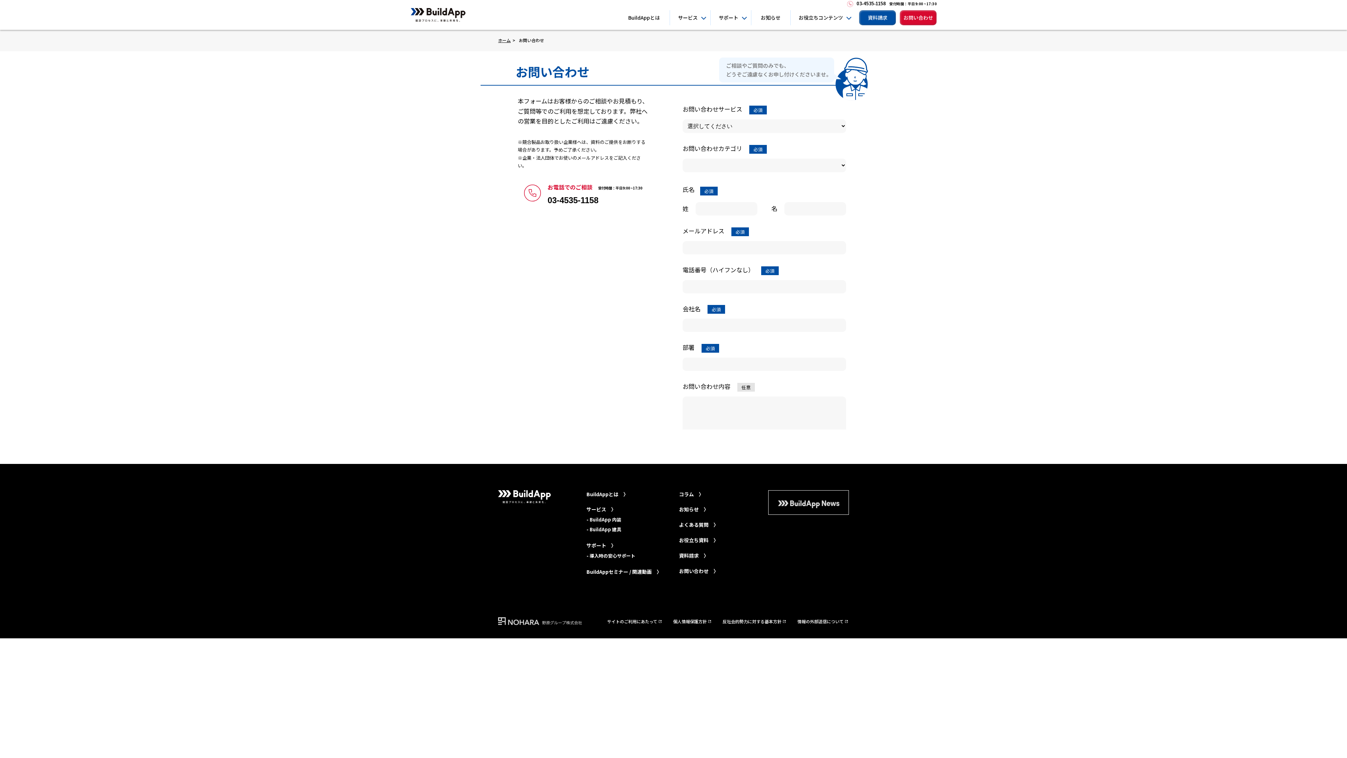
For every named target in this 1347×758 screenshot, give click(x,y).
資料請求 (877, 17)
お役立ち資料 (694, 540)
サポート (728, 17)
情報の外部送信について (820, 621)
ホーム (504, 40)
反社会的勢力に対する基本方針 (752, 621)
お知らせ (770, 17)
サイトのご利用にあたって (632, 621)
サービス (688, 17)
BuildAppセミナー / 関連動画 (619, 571)
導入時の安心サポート (612, 555)
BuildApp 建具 (605, 529)
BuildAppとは (644, 17)
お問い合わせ (918, 17)
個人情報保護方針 (690, 621)
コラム (686, 494)
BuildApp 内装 (605, 519)
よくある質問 (694, 524)
